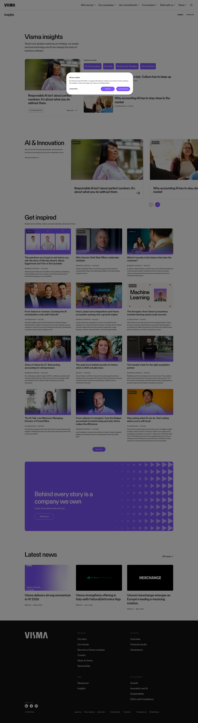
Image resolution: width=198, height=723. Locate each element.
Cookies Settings (73, 88)
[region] (99, 83)
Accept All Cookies (123, 89)
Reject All (107, 89)
